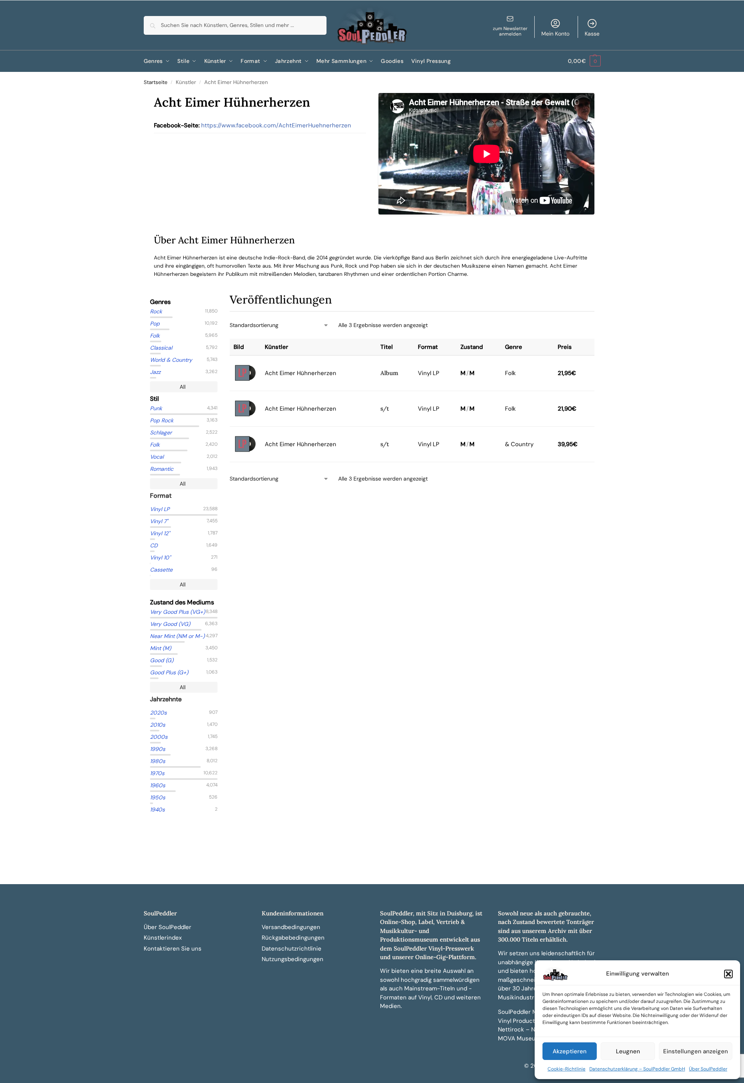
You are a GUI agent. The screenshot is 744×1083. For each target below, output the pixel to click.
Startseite (156, 82)
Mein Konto (555, 33)
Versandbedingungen (291, 927)
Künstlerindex (163, 938)
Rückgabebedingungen (293, 938)
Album (389, 373)
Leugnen (628, 1051)
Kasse (592, 33)
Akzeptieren (570, 1051)
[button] (728, 974)
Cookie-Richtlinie (566, 1069)
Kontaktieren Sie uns (173, 949)
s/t (384, 408)
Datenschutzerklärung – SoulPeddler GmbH (637, 1069)
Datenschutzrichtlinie (291, 949)
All (183, 386)
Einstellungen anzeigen (695, 1051)
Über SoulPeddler (708, 1069)
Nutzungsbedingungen (292, 959)
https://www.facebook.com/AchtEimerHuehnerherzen (276, 125)
